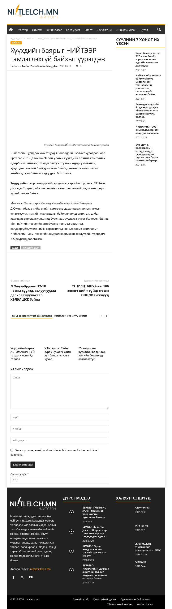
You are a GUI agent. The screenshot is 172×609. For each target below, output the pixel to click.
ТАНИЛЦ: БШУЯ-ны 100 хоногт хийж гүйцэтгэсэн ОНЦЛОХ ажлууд (88, 290)
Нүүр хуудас (16, 38)
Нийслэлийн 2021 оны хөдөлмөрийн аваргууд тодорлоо (147, 130)
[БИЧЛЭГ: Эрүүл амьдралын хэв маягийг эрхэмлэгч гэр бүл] (71, 551)
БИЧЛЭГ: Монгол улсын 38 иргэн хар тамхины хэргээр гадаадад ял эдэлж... (94, 531)
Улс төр (23, 30)
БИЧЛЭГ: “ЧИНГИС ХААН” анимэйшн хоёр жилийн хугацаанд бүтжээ (94, 512)
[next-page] (107, 316)
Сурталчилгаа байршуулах (136, 599)
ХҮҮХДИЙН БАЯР (31, 247)
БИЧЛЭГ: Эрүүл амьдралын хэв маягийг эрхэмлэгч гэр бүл (94, 550)
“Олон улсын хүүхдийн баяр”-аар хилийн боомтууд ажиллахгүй (92, 353)
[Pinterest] (34, 77)
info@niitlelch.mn (40, 569)
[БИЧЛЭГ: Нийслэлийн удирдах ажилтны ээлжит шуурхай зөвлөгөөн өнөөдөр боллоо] (71, 570)
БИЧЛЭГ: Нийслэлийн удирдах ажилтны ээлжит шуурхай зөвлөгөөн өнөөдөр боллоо (95, 572)
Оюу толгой (142, 507)
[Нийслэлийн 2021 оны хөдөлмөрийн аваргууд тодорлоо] (124, 131)
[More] (53, 77)
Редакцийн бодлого (104, 599)
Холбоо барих (145, 604)
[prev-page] (102, 316)
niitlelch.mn (32, 599)
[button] (159, 29)
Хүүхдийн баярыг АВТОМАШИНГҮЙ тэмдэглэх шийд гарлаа (22, 353)
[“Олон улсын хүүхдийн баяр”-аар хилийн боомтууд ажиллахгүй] (93, 333)
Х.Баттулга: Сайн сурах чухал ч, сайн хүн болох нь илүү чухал (57, 353)
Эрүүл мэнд (104, 30)
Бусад (144, 30)
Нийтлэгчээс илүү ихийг (70, 315)
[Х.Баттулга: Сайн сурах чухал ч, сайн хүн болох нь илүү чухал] (59, 333)
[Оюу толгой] (124, 512)
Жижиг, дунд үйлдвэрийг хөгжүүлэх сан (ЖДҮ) (148, 547)
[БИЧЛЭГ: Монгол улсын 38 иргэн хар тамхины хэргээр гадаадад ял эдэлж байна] (71, 531)
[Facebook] (14, 77)
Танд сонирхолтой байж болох (32, 315)
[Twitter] (24, 77)
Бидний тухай (81, 599)
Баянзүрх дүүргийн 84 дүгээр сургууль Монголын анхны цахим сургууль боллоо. (147, 110)
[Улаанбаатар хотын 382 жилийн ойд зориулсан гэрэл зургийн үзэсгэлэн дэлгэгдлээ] (124, 57)
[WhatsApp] (43, 77)
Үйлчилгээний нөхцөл (119, 604)
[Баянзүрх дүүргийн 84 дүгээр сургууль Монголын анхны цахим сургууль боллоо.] (124, 109)
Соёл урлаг (73, 30)
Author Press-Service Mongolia (39, 66)
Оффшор (140, 561)
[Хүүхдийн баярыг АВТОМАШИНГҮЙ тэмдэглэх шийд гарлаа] (25, 333)
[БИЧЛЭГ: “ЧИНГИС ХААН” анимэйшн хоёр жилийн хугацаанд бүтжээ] (71, 512)
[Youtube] (31, 577)
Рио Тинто (141, 525)
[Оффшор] (124, 566)
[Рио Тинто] (124, 530)
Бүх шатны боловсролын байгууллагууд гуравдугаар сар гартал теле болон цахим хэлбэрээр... (147, 152)
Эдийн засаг (54, 30)
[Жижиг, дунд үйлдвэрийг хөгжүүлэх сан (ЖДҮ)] (124, 548)
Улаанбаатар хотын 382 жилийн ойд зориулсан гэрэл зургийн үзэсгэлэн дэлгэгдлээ (148, 59)
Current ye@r (19, 474)
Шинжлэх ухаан (126, 30)
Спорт (89, 30)
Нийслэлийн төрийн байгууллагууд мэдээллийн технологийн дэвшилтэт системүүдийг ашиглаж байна (148, 85)
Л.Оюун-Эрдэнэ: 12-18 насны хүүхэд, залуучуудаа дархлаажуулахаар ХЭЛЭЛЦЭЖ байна (33, 292)
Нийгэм (37, 30)
